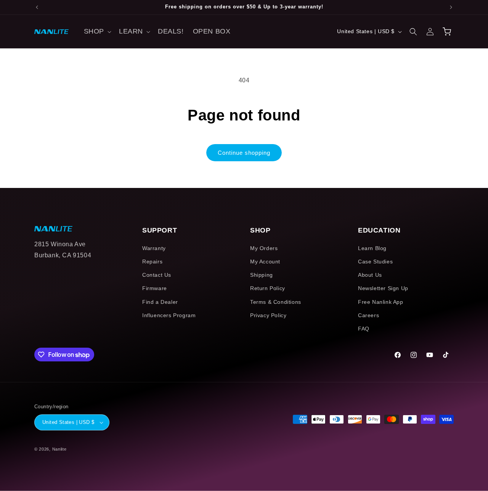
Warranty (154, 248)
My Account (265, 261)
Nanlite (59, 449)
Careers (368, 315)
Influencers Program (169, 315)
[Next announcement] (451, 7)
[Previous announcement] (37, 7)
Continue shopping (244, 152)
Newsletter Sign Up (383, 288)
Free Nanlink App (380, 302)
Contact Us (156, 275)
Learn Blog (372, 248)
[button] (96, 31)
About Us (370, 275)
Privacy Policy (268, 315)
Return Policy (267, 288)
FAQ (363, 329)
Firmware (154, 288)
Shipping (261, 275)
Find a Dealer (160, 302)
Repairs (152, 261)
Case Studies (375, 261)
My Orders (264, 248)
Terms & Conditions (275, 302)
